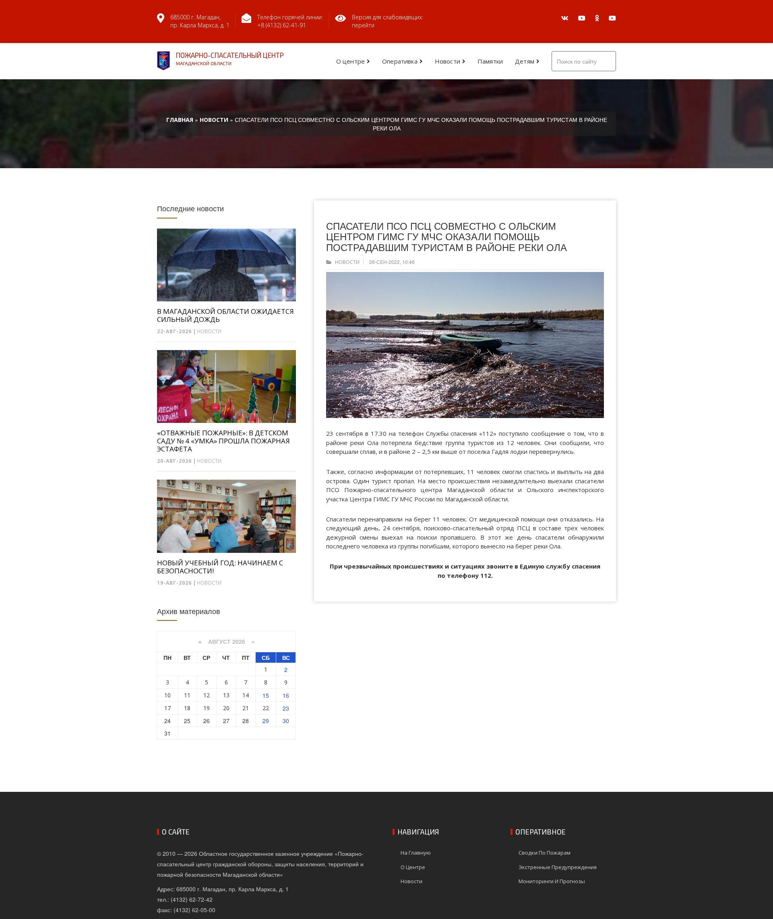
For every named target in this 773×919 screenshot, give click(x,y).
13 (226, 695)
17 (167, 708)
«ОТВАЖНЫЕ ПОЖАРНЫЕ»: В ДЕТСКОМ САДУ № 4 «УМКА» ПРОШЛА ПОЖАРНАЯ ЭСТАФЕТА (223, 441)
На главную (416, 852)
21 (245, 708)
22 (265, 708)
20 (226, 708)
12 (206, 695)
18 (187, 708)
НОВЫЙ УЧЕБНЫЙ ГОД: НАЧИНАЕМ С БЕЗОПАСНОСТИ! (220, 567)
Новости (447, 61)
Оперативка (400, 61)
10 (167, 695)
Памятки (490, 61)
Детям (524, 61)
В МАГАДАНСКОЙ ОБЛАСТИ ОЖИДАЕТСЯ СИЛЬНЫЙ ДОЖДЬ (225, 315)
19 (206, 708)
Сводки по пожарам (544, 852)
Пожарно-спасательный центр (230, 58)
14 (245, 695)
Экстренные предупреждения (558, 867)
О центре (350, 61)
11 (187, 695)
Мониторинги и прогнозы (552, 881)
